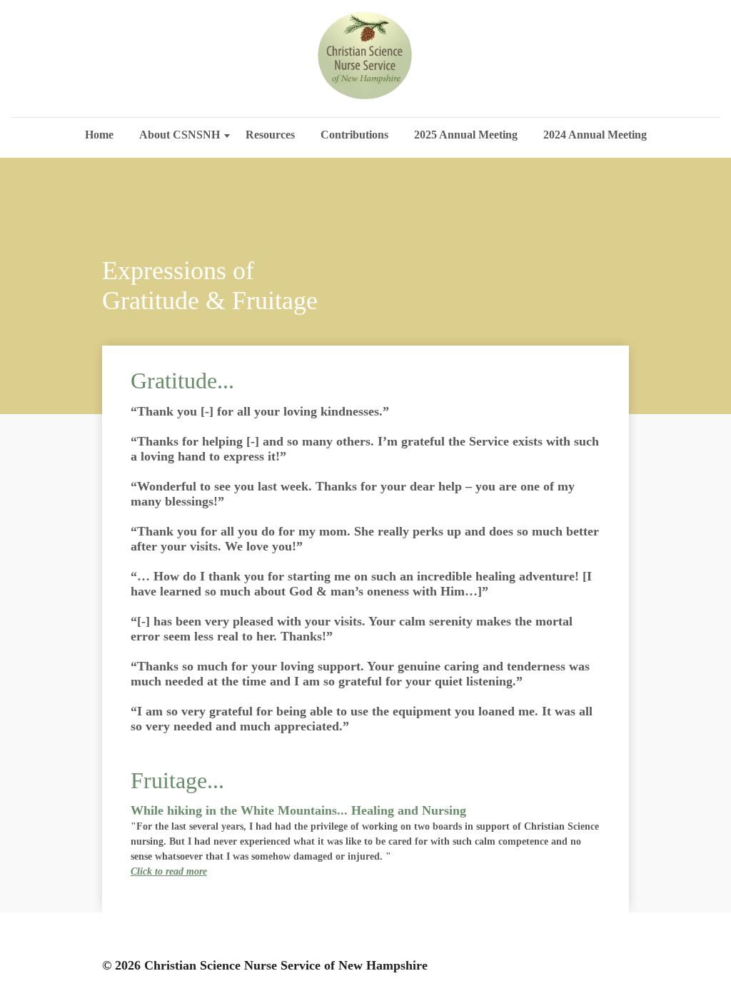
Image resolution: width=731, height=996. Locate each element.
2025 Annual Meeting (466, 135)
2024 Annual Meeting (595, 135)
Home (99, 135)
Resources (270, 135)
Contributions (354, 135)
